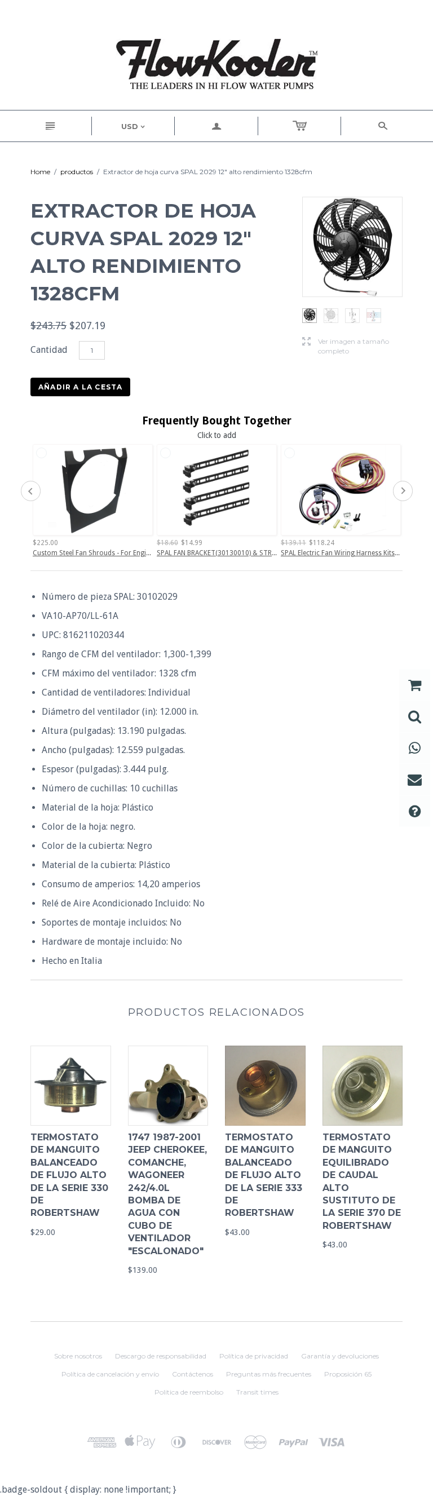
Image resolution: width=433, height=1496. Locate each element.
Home (40, 171)
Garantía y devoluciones (340, 1356)
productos (76, 171)
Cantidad (49, 349)
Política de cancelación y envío (110, 1374)
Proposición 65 (348, 1374)
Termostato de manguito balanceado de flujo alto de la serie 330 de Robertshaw (69, 1175)
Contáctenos (192, 1374)
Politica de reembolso (188, 1392)
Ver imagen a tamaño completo (345, 346)
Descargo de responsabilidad (160, 1356)
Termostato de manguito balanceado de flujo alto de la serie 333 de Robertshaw (263, 1175)
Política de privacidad (253, 1356)
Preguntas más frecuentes (268, 1374)
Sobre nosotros (78, 1356)
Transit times (257, 1392)
